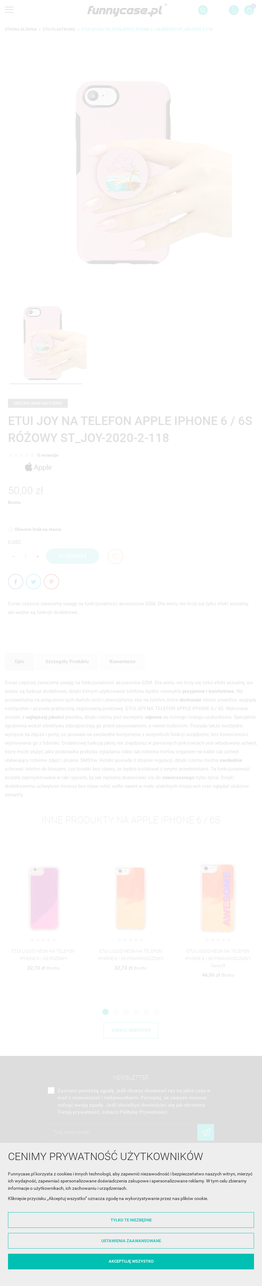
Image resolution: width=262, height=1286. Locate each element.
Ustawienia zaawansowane (131, 1240)
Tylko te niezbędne (131, 1220)
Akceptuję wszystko (131, 1261)
